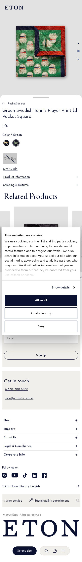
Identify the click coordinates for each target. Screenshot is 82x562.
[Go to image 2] (78, 51)
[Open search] (46, 551)
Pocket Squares (16, 103)
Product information (16, 177)
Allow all (41, 300)
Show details (61, 287)
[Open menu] (63, 551)
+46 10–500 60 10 (16, 389)
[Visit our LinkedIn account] (34, 475)
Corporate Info (14, 454)
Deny (41, 326)
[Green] (16, 143)
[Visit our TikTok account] (25, 475)
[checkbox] (74, 114)
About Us (10, 437)
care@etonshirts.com (19, 398)
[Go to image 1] (78, 43)
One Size (10, 158)
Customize (38, 313)
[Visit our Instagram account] (4, 475)
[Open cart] (55, 551)
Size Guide (10, 169)
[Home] (41, 528)
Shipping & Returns (16, 185)
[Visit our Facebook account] (44, 475)
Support (9, 429)
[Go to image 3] (78, 59)
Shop (7, 420)
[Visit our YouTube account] (15, 475)
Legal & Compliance (18, 446)
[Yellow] (6, 143)
